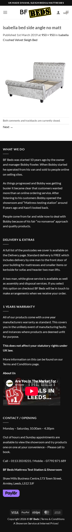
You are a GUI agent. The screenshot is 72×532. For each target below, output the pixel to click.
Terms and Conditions (17, 364)
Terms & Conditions (53, 519)
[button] (5, 12)
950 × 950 (48, 35)
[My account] (58, 12)
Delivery (13, 255)
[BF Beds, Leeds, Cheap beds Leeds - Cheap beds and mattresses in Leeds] (36, 12)
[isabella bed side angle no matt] (36, 79)
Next (8, 127)
